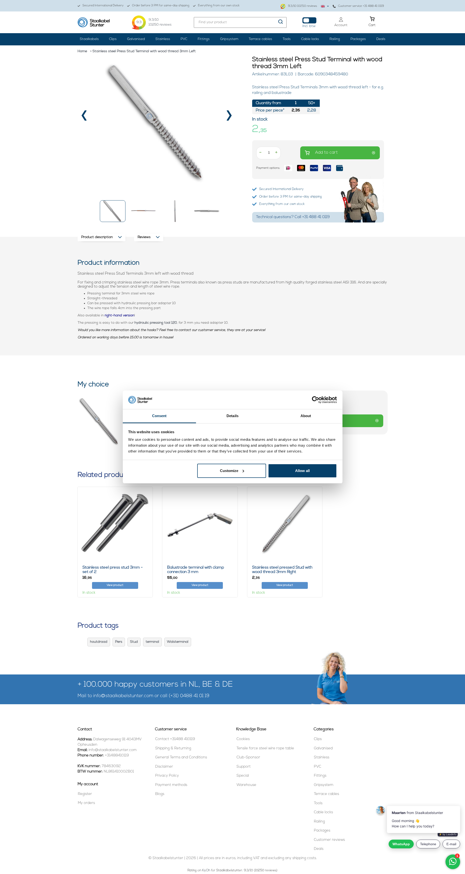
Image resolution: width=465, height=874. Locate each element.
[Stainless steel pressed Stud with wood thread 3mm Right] (285, 524)
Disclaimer (164, 767)
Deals (380, 39)
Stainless (162, 39)
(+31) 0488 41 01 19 (189, 696)
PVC (184, 39)
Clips (113, 39)
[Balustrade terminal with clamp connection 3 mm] (200, 524)
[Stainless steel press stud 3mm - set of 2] (115, 524)
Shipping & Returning (173, 748)
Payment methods (171, 785)
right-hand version (119, 315)
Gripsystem (229, 39)
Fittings (204, 39)
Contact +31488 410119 (175, 739)
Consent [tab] (159, 416)
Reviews (144, 237)
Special (243, 776)
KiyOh (206, 870)
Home (82, 51)
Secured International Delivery (103, 5)
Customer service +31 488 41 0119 (361, 6)
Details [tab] (232, 416)
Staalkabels (89, 39)
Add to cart (326, 153)
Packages (358, 39)
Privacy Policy (167, 776)
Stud (134, 642)
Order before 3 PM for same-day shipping (160, 5)
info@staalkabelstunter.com (123, 696)
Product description (97, 237)
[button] (112, 211)
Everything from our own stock (218, 5)
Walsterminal (177, 642)
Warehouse (246, 785)
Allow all (302, 471)
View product (115, 585)
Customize (229, 471)
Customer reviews (329, 840)
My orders (86, 803)
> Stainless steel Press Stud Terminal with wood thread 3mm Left (143, 51)
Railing (335, 39)
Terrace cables (260, 39)
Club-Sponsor (248, 757)
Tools (287, 39)
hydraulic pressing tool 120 (155, 323)
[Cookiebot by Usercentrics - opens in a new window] (315, 399)
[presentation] (84, 117)
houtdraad (98, 642)
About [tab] (305, 416)
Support (244, 767)
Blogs (159, 794)
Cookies (243, 739)
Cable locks (310, 39)
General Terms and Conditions (181, 757)
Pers (118, 642)
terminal (152, 642)
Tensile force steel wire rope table (265, 748)
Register (85, 794)
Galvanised (136, 39)
